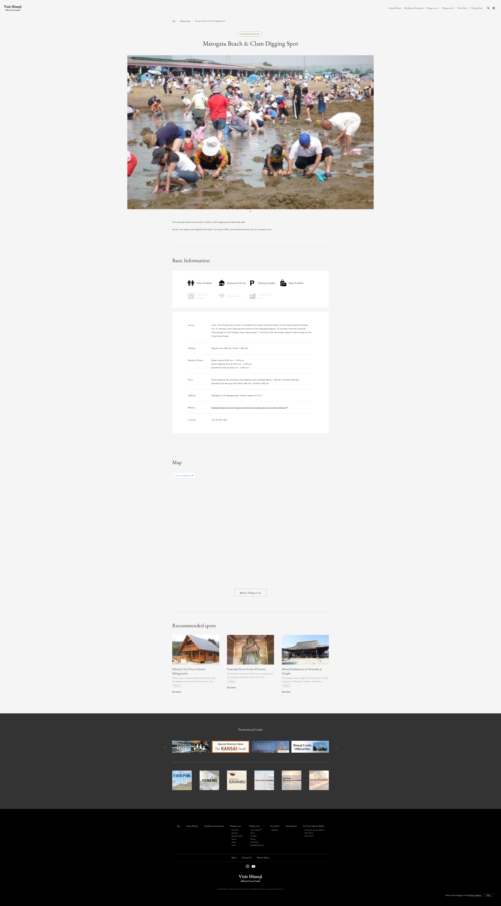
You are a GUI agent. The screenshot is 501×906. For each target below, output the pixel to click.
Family (234, 845)
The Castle (235, 830)
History (234, 839)
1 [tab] (250, 211)
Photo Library (309, 833)
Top (173, 21)
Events (252, 833)
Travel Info (274, 826)
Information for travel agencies (314, 830)
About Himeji (192, 826)
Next (336, 747)
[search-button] (488, 8)
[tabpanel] (250, 132)
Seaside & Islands (237, 836)
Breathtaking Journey (257, 845)
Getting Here (291, 826)
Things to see (185, 21)
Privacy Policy (475, 895)
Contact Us (247, 857)
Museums (235, 833)
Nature (234, 842)
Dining (252, 839)
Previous (165, 747)
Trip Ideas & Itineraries (214, 826)
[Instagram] (247, 866)
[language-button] (493, 8)
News (234, 857)
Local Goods (254, 842)
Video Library (309, 836)
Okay (488, 895)
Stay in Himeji (255, 830)
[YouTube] (252, 866)
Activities (253, 836)
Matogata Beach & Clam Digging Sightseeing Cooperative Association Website (249, 407)
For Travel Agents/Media (313, 826)
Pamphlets (275, 830)
